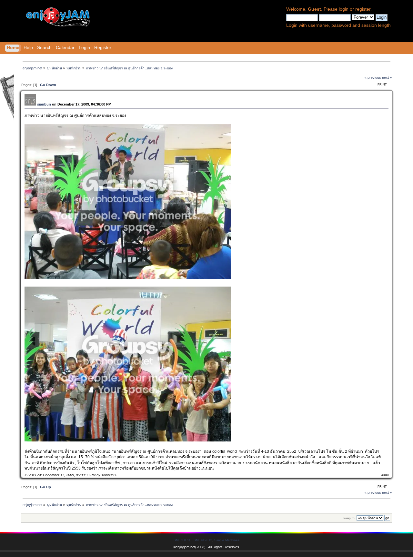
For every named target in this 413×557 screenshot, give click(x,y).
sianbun (44, 104)
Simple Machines (226, 540)
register (362, 9)
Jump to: (349, 518)
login (343, 9)
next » (387, 77)
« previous (373, 77)
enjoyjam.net (185, 547)
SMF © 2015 (203, 540)
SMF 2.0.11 (182, 540)
